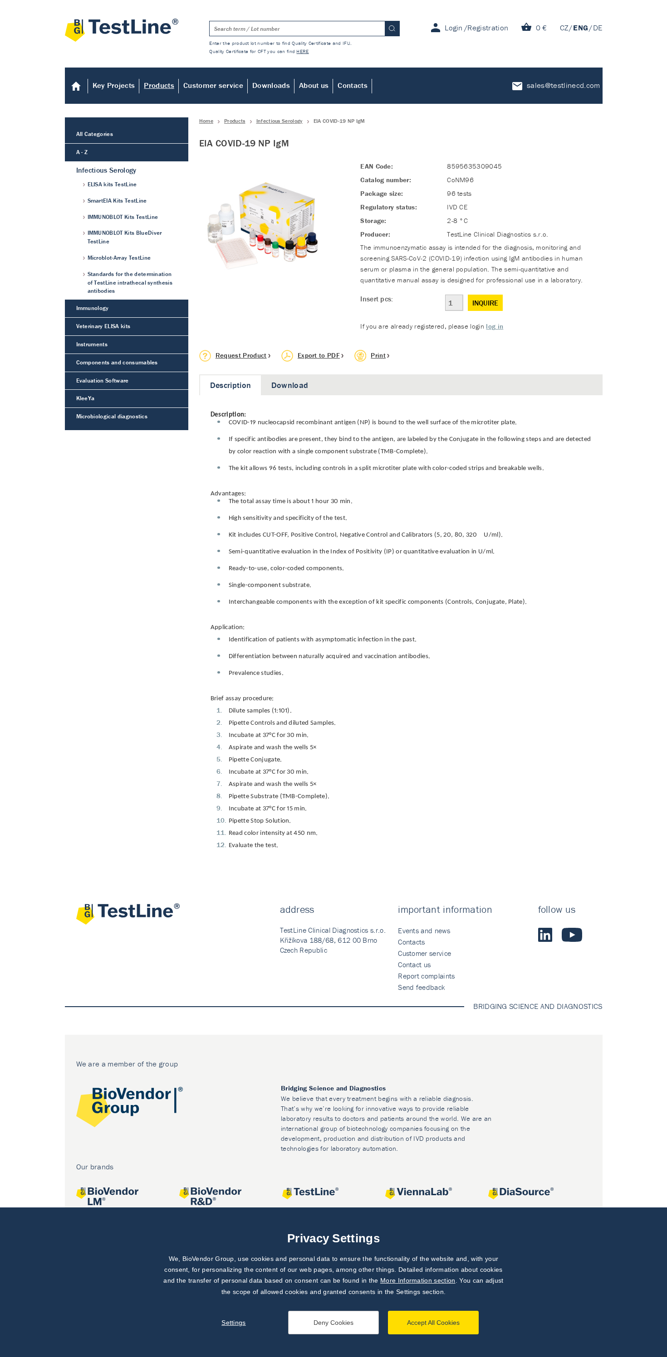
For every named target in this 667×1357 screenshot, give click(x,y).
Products (159, 85)
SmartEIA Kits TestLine (117, 200)
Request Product (241, 355)
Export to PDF (319, 355)
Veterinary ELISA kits (103, 326)
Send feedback (421, 987)
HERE (302, 51)
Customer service (213, 85)
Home (76, 86)
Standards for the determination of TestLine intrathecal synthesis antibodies (130, 282)
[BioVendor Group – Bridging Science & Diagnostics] (129, 1108)
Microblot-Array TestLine (119, 258)
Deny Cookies (333, 1322)
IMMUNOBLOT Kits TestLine (123, 217)
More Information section (418, 1280)
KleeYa (85, 398)
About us (314, 85)
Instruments (92, 344)
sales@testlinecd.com (563, 85)
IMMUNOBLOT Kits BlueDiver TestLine (125, 237)
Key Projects (114, 85)
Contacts (353, 85)
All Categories (94, 134)
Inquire (485, 302)
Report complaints (426, 975)
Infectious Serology (279, 120)
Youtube (572, 934)
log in (494, 326)
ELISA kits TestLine (112, 184)
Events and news (424, 930)
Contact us (414, 964)
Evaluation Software (102, 380)
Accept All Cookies (433, 1322)
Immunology (92, 308)
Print (378, 355)
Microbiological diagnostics (112, 416)
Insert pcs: (376, 299)
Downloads (271, 85)
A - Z (82, 152)
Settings (233, 1322)
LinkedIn (545, 934)
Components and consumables (117, 362)
